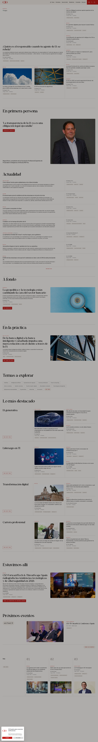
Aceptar (7, 737)
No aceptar (18, 737)
